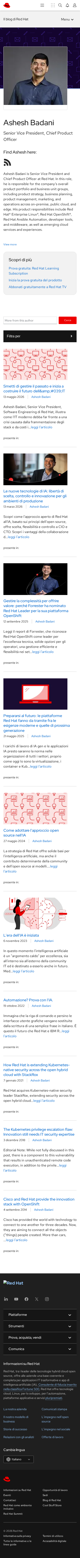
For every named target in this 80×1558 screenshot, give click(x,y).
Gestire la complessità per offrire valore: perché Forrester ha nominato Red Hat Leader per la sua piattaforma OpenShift (35, 608)
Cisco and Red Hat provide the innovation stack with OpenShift (38, 1201)
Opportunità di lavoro (55, 1490)
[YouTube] (16, 1300)
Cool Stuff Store (52, 1505)
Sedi (45, 1495)
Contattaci (9, 1500)
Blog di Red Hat (52, 1500)
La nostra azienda (14, 1409)
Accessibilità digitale (54, 1541)
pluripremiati (53, 1398)
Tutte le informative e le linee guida (17, 1542)
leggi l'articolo (41, 427)
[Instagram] (46, 1300)
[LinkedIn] (6, 1300)
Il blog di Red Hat (15, 19)
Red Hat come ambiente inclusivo (17, 1507)
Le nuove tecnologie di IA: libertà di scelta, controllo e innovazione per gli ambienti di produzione (35, 496)
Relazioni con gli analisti (18, 1437)
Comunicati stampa (54, 1409)
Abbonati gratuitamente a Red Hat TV (38, 287)
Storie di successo (15, 1429)
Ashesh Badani (41, 397)
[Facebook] (26, 1300)
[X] (36, 1300)
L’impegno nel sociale (56, 1429)
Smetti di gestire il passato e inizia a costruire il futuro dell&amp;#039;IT (34, 388)
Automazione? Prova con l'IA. (28, 999)
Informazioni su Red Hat (17, 1490)
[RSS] (7, 162)
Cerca (67, 320)
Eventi (7, 1495)
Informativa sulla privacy (17, 1536)
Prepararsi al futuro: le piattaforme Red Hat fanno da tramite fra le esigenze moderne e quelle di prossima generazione (36, 723)
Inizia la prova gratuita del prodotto (35, 280)
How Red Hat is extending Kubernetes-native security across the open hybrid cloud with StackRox (36, 1069)
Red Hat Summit (13, 1513)
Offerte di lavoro (52, 1437)
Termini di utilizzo (53, 1536)
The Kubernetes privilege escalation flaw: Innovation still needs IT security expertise (38, 1132)
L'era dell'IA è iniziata (21, 935)
